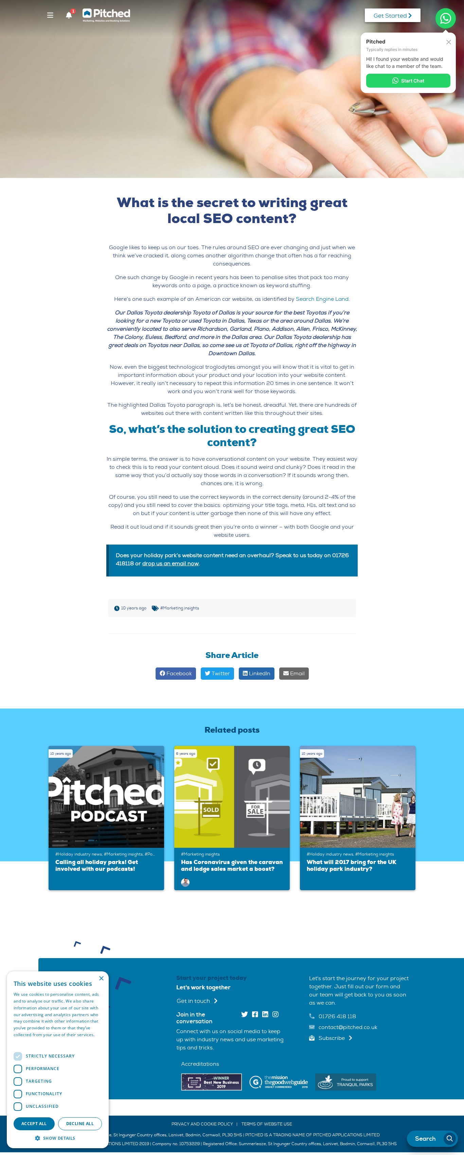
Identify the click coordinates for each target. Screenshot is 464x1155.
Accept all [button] (34, 1123)
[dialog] (58, 1059)
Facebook (178, 673)
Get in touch (194, 1001)
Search (424, 1139)
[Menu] (50, 15)
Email (297, 673)
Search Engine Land (322, 298)
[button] (58, 1138)
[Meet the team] (185, 882)
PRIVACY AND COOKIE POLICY (202, 1124)
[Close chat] (448, 41)
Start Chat (412, 81)
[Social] (244, 1015)
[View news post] (108, 797)
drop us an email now (170, 563)
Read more (24, 1041)
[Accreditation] (211, 1081)
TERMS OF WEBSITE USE (267, 1124)
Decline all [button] (80, 1123)
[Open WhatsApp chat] (445, 18)
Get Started (391, 15)
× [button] (101, 978)
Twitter (220, 673)
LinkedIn (259, 673)
